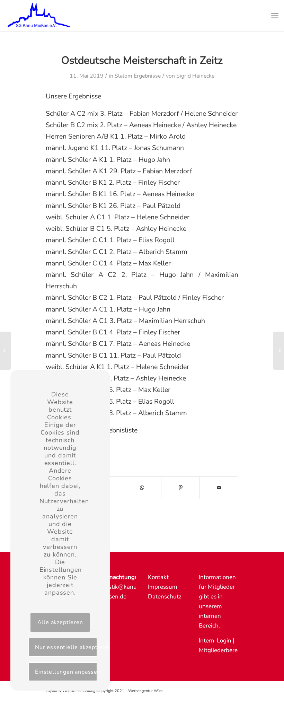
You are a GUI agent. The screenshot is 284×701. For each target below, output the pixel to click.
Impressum (162, 587)
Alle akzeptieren (60, 622)
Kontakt (158, 577)
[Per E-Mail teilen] (219, 488)
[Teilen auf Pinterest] (180, 488)
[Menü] (274, 15)
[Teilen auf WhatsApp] (142, 488)
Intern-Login (215, 641)
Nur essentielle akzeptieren (66, 647)
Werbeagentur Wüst (145, 690)
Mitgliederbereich (222, 650)
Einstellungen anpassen (66, 672)
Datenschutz (164, 597)
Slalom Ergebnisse (138, 76)
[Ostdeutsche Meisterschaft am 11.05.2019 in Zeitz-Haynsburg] (5, 351)
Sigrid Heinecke (195, 76)
